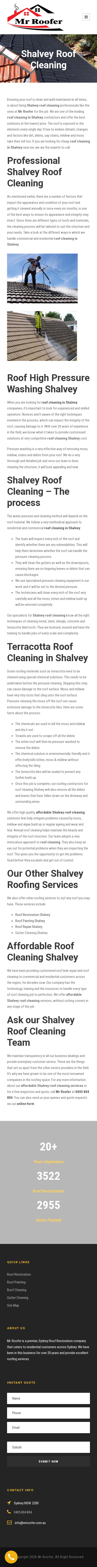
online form (25, 1104)
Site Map (13, 1305)
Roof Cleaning (16, 1290)
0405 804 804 (22, 1512)
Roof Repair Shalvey (28, 927)
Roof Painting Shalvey (30, 921)
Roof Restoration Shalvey (32, 915)
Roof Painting (16, 1282)
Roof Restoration (19, 1274)
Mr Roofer (63, 1092)
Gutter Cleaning (17, 1298)
